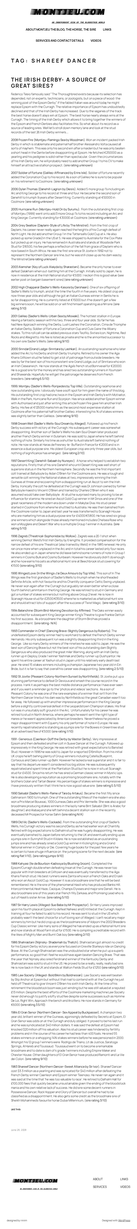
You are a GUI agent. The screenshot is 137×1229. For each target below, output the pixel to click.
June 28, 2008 (19, 1130)
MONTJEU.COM (68, 11)
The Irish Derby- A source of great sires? (59, 83)
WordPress (124, 1220)
